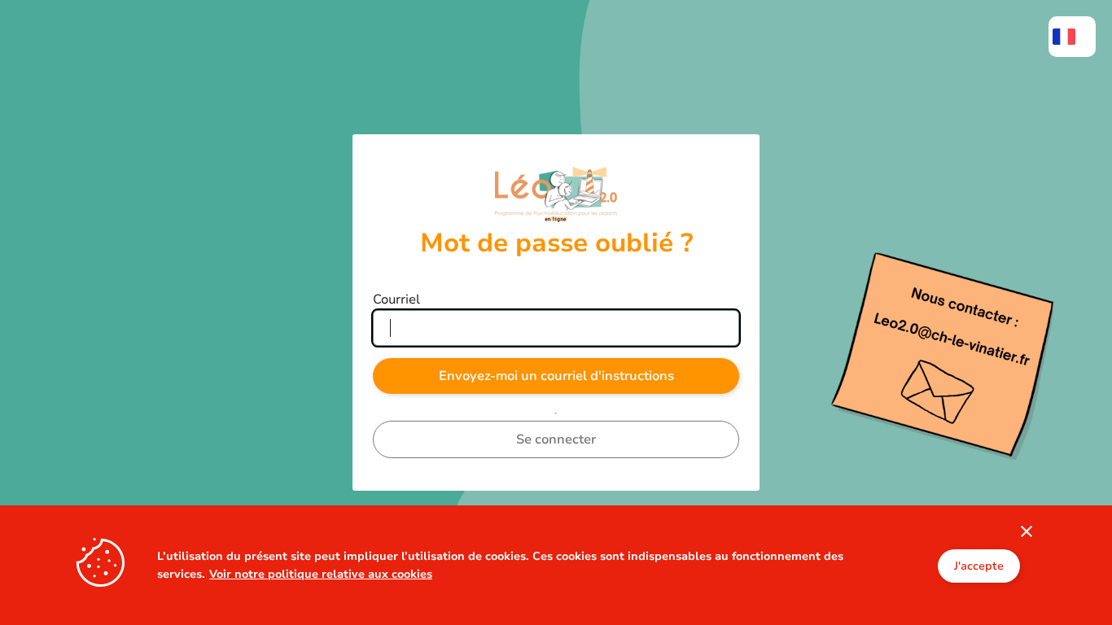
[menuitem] (1072, 36)
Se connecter (556, 439)
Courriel (396, 299)
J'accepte (979, 565)
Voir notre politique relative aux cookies (320, 573)
